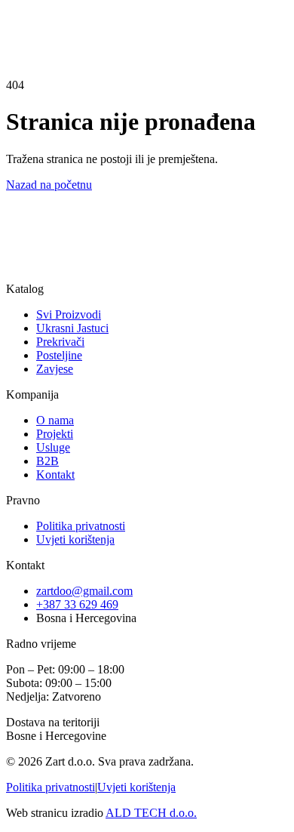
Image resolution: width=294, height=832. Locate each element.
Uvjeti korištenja (75, 539)
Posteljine (59, 355)
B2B (47, 461)
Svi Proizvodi (68, 314)
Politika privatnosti (80, 525)
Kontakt (25, 11)
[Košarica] (19, 30)
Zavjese (54, 368)
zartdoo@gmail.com (84, 590)
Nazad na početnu (49, 184)
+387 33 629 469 (77, 604)
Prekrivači (60, 341)
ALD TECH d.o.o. (151, 812)
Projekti (54, 433)
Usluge (53, 447)
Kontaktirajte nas (46, 284)
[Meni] (39, 36)
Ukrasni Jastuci (72, 328)
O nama (55, 420)
